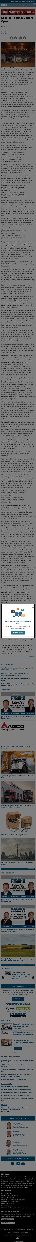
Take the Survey (18, 632)
